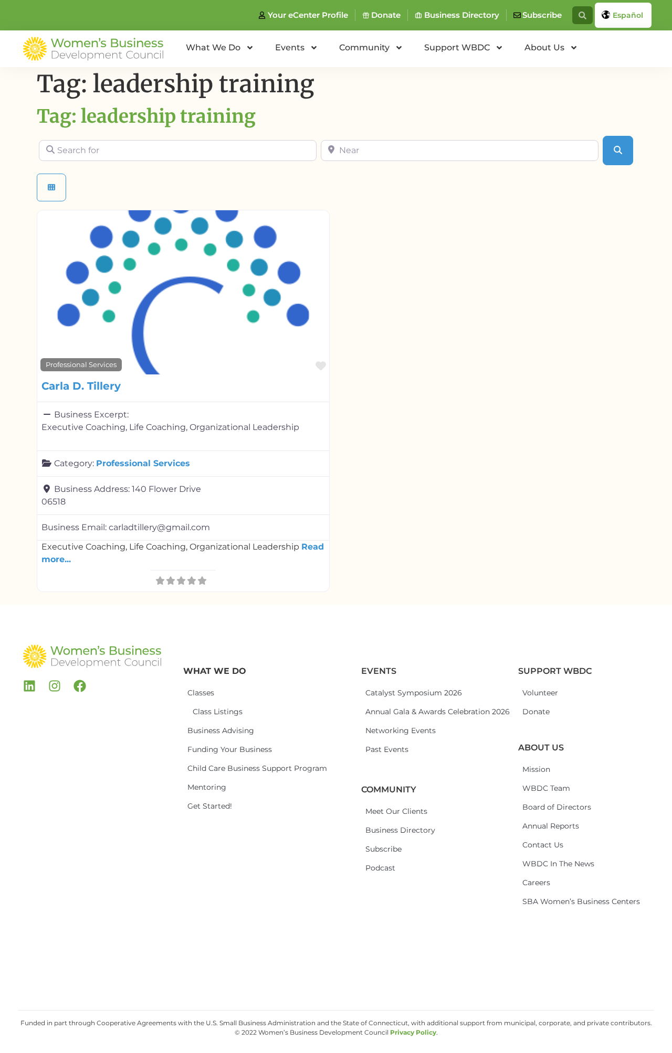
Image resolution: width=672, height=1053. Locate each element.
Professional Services (81, 364)
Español (628, 15)
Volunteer (540, 692)
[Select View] (51, 187)
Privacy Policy (413, 1032)
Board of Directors (556, 807)
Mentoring (206, 787)
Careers (536, 882)
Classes (200, 692)
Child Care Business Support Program (226, 768)
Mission (536, 769)
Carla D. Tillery (81, 386)
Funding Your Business (226, 749)
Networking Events (400, 730)
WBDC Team (546, 788)
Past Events (386, 749)
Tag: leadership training (146, 116)
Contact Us (542, 845)
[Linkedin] (29, 686)
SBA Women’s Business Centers (561, 901)
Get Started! (209, 806)
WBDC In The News (558, 863)
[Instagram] (54, 686)
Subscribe (383, 849)
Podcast (380, 868)
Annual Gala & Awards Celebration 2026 (404, 711)
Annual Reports (550, 826)
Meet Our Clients (396, 811)
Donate (536, 711)
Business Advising (220, 730)
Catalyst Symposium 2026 (404, 692)
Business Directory (400, 830)
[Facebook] (80, 686)
